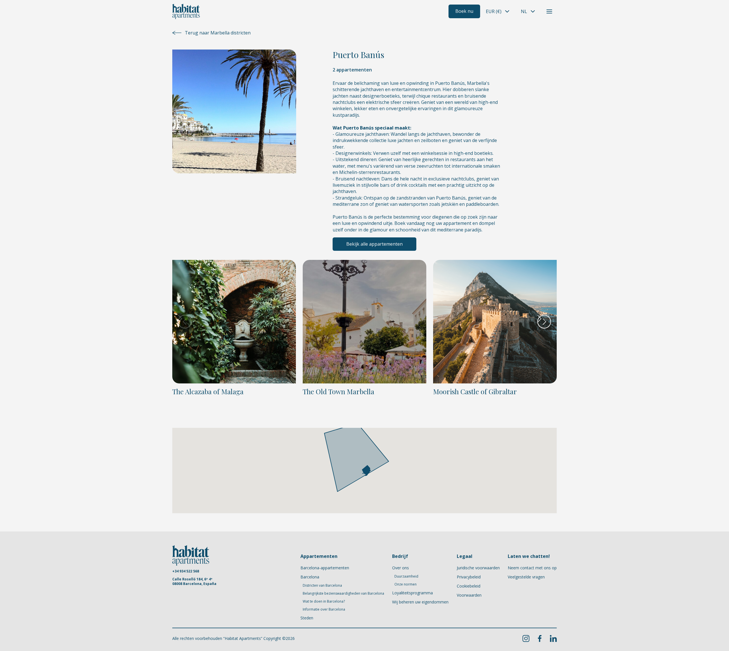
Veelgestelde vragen (526, 577)
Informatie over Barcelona (324, 609)
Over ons (400, 567)
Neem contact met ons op (532, 567)
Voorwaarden (469, 595)
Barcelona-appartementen (324, 567)
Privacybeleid (469, 577)
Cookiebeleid (468, 586)
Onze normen (405, 584)
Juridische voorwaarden (478, 567)
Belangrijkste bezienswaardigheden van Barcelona (343, 593)
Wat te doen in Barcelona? (324, 601)
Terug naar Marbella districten (218, 33)
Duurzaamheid (406, 576)
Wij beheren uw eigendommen (420, 602)
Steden (306, 618)
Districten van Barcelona (322, 585)
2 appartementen (352, 70)
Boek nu (464, 11)
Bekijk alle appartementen (374, 244)
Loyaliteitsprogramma (412, 592)
